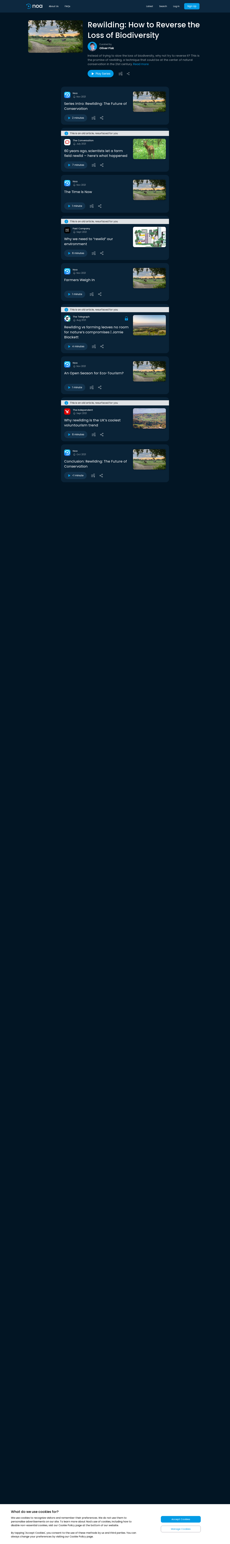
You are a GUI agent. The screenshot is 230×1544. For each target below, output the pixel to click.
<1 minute (78, 475)
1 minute (77, 206)
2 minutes (78, 118)
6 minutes (78, 253)
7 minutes (78, 165)
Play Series (103, 74)
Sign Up (191, 6)
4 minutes (78, 346)
